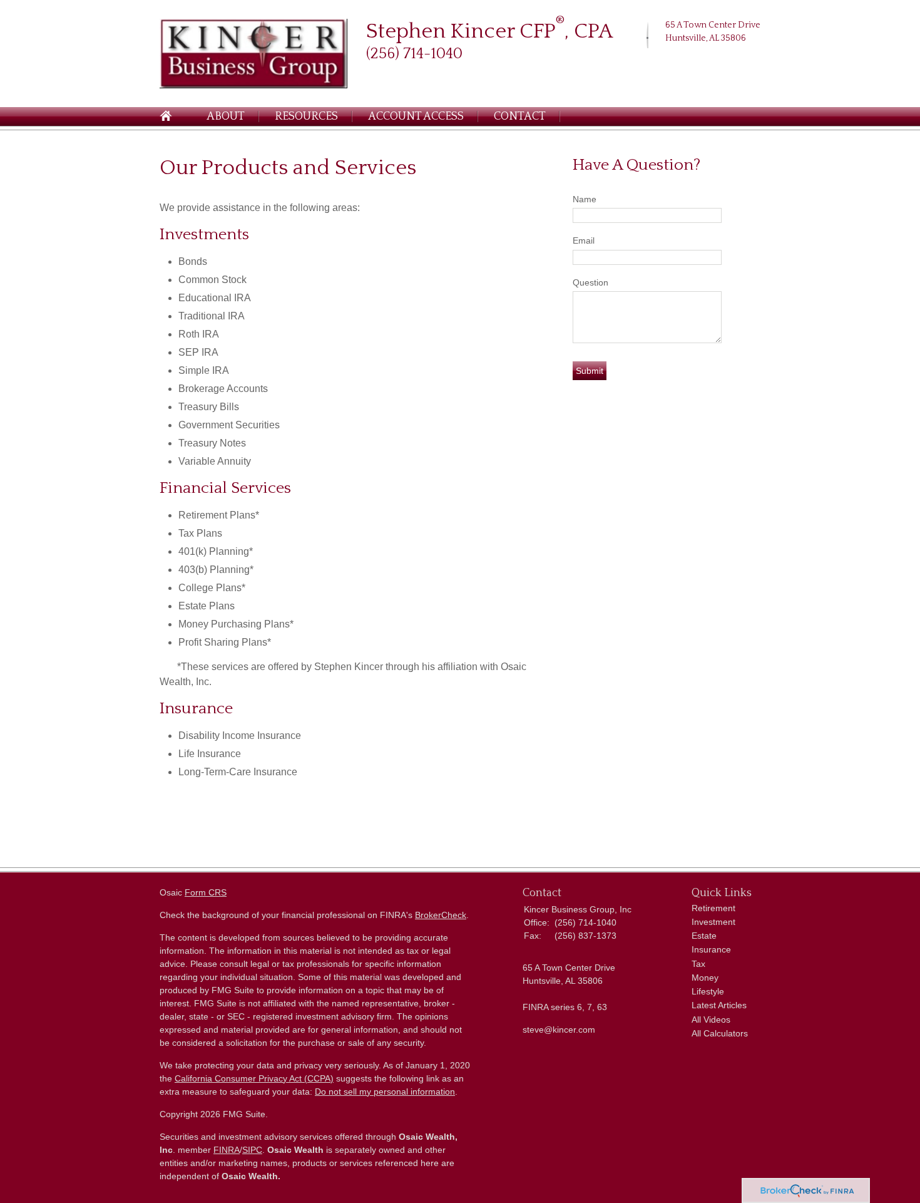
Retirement (713, 908)
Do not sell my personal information (385, 1092)
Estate (704, 936)
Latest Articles (719, 1005)
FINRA (226, 1150)
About (226, 116)
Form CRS (206, 892)
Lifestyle (708, 991)
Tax (698, 964)
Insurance (711, 949)
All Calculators (720, 1033)
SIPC (252, 1150)
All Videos (711, 1020)
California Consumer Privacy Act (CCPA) (254, 1078)
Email (584, 240)
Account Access (416, 116)
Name (584, 199)
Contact (520, 116)
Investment (713, 922)
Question (590, 282)
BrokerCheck (440, 915)
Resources (306, 116)
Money (705, 978)
